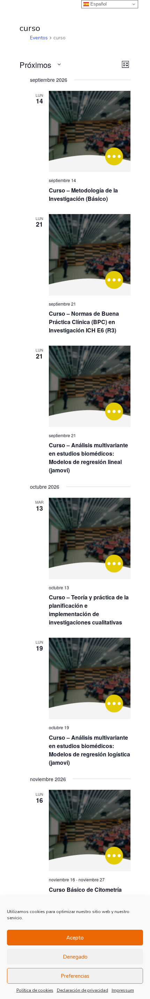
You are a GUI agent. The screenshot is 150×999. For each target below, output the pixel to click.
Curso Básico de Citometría (85, 890)
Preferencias (75, 976)
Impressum (123, 990)
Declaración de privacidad (82, 990)
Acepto (75, 937)
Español (98, 4)
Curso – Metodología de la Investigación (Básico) (83, 194)
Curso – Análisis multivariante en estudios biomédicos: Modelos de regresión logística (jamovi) (89, 749)
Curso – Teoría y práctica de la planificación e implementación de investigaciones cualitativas (89, 609)
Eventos (39, 37)
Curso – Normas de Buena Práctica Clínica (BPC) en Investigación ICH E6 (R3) (84, 321)
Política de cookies (34, 990)
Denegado (75, 956)
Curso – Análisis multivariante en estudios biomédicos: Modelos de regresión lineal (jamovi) (88, 457)
